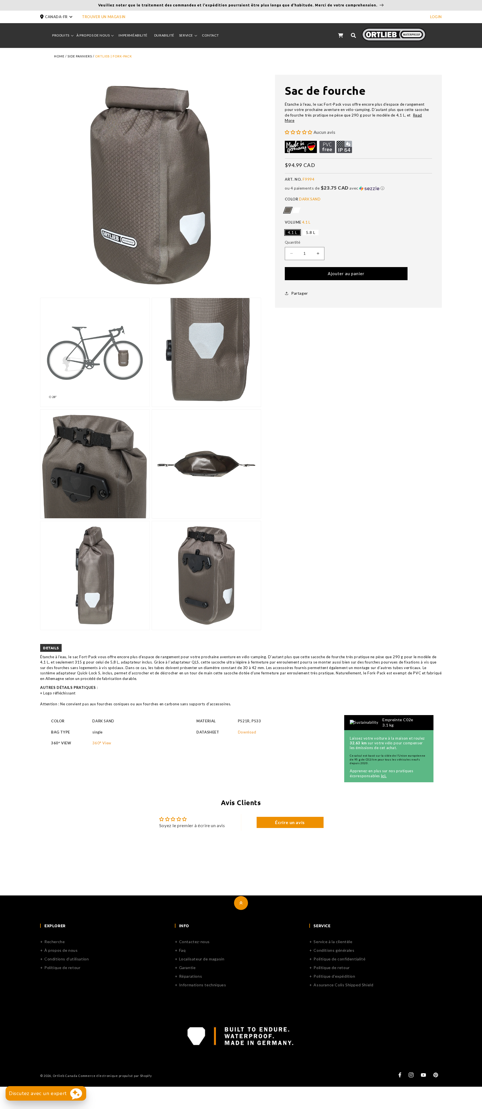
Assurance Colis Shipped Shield (343, 984)
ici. (384, 776)
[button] (61, 17)
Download (247, 732)
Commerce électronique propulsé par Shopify (115, 1075)
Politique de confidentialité (339, 959)
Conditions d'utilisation (66, 959)
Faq (182, 950)
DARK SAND (288, 210)
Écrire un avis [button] (290, 822)
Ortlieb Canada (65, 1075)
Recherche (54, 941)
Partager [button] (299, 293)
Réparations (190, 976)
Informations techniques (202, 984)
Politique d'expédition (334, 976)
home (59, 56)
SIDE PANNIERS (80, 56)
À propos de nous (61, 950)
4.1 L (292, 232)
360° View (101, 743)
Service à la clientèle (333, 941)
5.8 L (310, 232)
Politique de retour (62, 967)
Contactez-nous (194, 941)
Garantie (187, 967)
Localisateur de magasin (202, 959)
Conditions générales (334, 950)
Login (436, 16)
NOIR (296, 210)
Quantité (292, 242)
